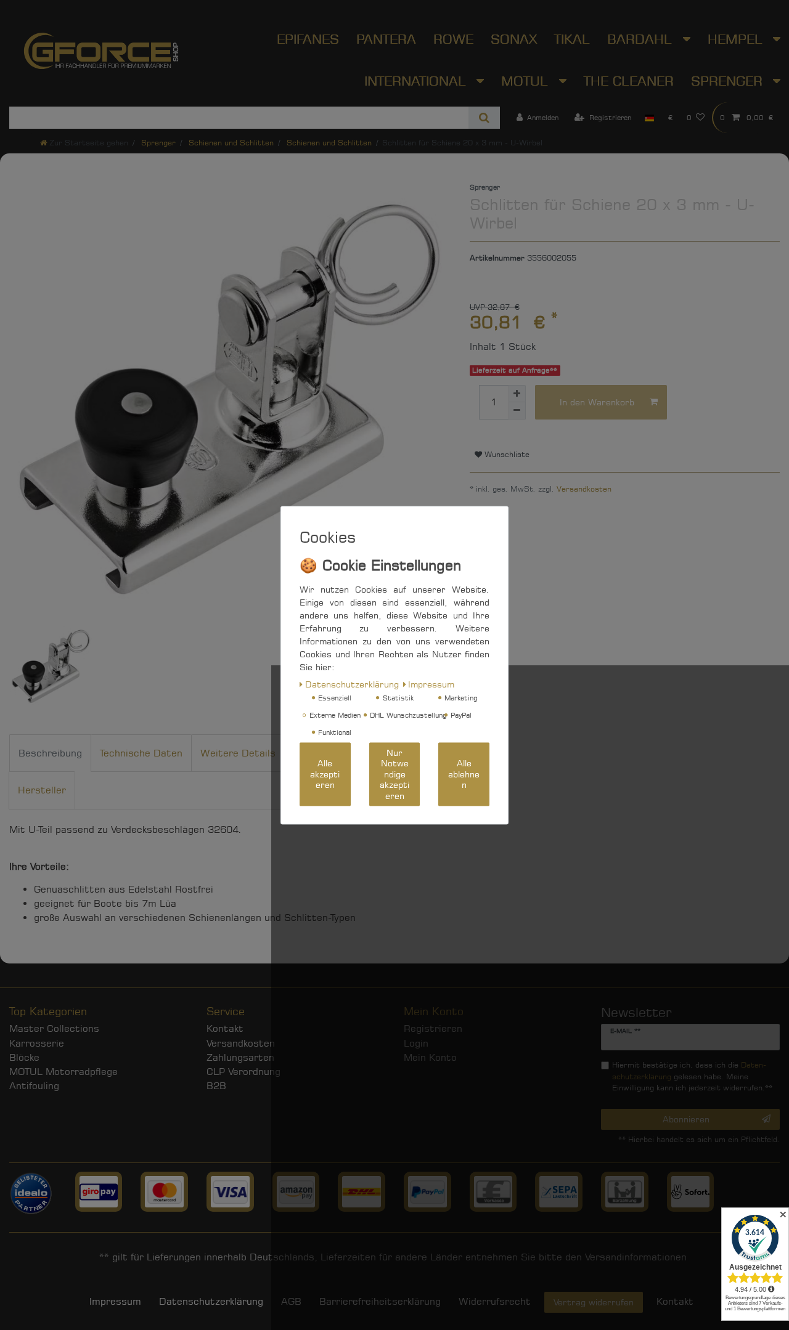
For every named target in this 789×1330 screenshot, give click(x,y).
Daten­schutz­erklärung (211, 1301)
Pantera (386, 39)
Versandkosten (584, 488)
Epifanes (308, 39)
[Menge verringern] (517, 411)
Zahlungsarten (240, 1057)
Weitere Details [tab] (238, 753)
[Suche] (484, 118)
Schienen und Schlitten (230, 142)
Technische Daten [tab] (141, 753)
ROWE (453, 39)
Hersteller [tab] (42, 790)
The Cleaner (629, 81)
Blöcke (24, 1057)
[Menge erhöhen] (517, 393)
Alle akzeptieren (325, 774)
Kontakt (224, 1028)
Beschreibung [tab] (50, 753)
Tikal (572, 39)
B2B (216, 1086)
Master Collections (54, 1028)
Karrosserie (36, 1043)
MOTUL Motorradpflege (63, 1071)
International (417, 81)
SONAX (514, 39)
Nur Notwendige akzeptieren (394, 774)
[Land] (649, 117)
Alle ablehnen (464, 774)
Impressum (115, 1301)
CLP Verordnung (243, 1071)
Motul (526, 81)
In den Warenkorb (597, 402)
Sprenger (157, 142)
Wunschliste (505, 454)
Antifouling (34, 1086)
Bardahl (641, 39)
